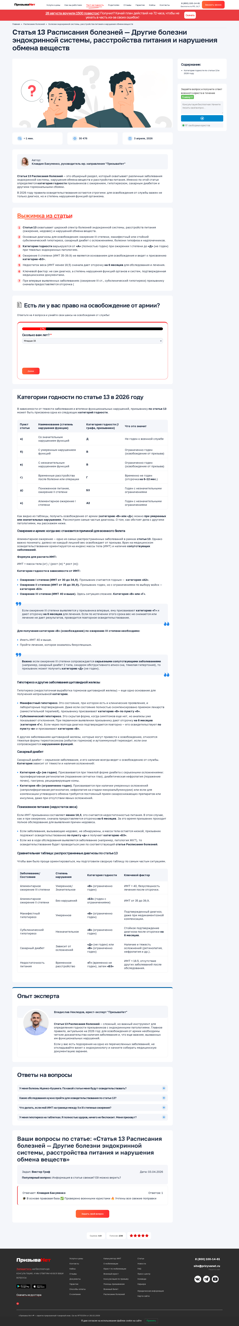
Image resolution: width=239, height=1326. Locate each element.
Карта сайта (143, 1296)
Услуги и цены (53, 5)
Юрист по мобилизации (114, 1269)
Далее (31, 371)
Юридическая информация (150, 1291)
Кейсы (152, 5)
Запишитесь (24, 1269)
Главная (16, 24)
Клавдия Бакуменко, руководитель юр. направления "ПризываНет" (78, 163)
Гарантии (140, 5)
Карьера (141, 1284)
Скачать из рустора (28, 1294)
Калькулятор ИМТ (112, 1258)
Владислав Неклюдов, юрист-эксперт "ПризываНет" (90, 1012)
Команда (141, 1279)
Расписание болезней (34, 24)
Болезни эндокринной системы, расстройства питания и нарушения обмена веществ (90, 24)
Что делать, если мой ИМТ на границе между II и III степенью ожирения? (65, 1107)
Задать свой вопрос (92, 1213)
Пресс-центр (143, 1274)
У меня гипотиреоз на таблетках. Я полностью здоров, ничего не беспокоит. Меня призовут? (78, 1117)
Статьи (140, 1258)
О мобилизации (110, 1263)
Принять (151, 1321)
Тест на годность (95, 5)
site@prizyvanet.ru (207, 1266)
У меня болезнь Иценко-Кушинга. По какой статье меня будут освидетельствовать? (72, 1088)
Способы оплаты (77, 1289)
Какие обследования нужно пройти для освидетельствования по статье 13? (67, 1098)
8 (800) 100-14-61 (190, 5)
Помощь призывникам (114, 1284)
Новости (141, 1263)
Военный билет (110, 1289)
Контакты (165, 5)
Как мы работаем (73, 5)
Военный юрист (111, 1274)
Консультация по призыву (115, 1279)
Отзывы (127, 5)
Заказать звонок (213, 4)
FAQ (139, 1269)
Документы (75, 1279)
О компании (75, 1294)
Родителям (113, 5)
